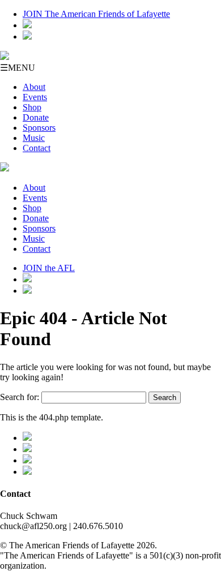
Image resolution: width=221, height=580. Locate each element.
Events (35, 97)
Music (34, 138)
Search (164, 397)
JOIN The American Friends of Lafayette (96, 14)
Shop (32, 107)
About (34, 87)
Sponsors (39, 127)
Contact (36, 148)
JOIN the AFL (49, 268)
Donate (36, 117)
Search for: (19, 397)
